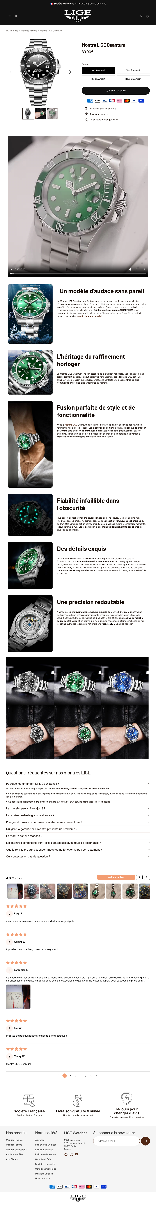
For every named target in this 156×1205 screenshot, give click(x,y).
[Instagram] (71, 1154)
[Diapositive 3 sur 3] (52, 113)
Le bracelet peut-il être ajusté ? (25, 808)
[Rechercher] (16, 16)
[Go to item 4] (64, 891)
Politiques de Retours (45, 1154)
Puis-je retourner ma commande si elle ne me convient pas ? (44, 822)
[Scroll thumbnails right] (146, 891)
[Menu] (9, 16)
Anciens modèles (14, 1154)
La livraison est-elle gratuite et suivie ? (30, 815)
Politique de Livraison (45, 1144)
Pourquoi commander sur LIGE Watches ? (32, 783)
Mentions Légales (44, 1173)
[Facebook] (66, 1154)
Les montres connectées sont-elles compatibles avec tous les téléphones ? (53, 842)
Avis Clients (12, 1159)
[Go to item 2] (31, 891)
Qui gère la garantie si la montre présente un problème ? (41, 829)
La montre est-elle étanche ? (24, 835)
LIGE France (12, 30)
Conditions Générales (45, 1168)
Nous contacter (43, 1178)
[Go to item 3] (47, 891)
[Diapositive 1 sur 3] (28, 113)
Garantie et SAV (43, 1159)
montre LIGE (71, 424)
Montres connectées (16, 1149)
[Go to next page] (97, 1075)
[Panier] (147, 16)
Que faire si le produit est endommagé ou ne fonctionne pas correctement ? (54, 849)
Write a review (116, 877)
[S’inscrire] (145, 1141)
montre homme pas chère (90, 316)
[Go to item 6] (97, 891)
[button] (18, 997)
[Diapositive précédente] (9, 72)
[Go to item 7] (113, 891)
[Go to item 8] (130, 891)
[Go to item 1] (15, 891)
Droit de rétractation (45, 1164)
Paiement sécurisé (44, 1149)
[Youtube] (77, 1154)
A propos (39, 1140)
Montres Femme (14, 1144)
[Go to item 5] (80, 891)
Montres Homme (29, 30)
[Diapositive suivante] (70, 72)
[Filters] (139, 877)
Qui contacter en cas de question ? (28, 856)
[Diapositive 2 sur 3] (40, 113)
